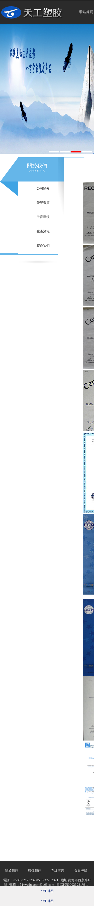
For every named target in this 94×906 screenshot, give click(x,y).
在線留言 (57, 870)
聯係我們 (43, 245)
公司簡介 (43, 188)
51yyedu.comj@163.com (37, 884)
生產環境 (43, 217)
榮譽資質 (43, 203)
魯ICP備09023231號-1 (72, 884)
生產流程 (43, 231)
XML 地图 (47, 891)
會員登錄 (80, 870)
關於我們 (11, 870)
